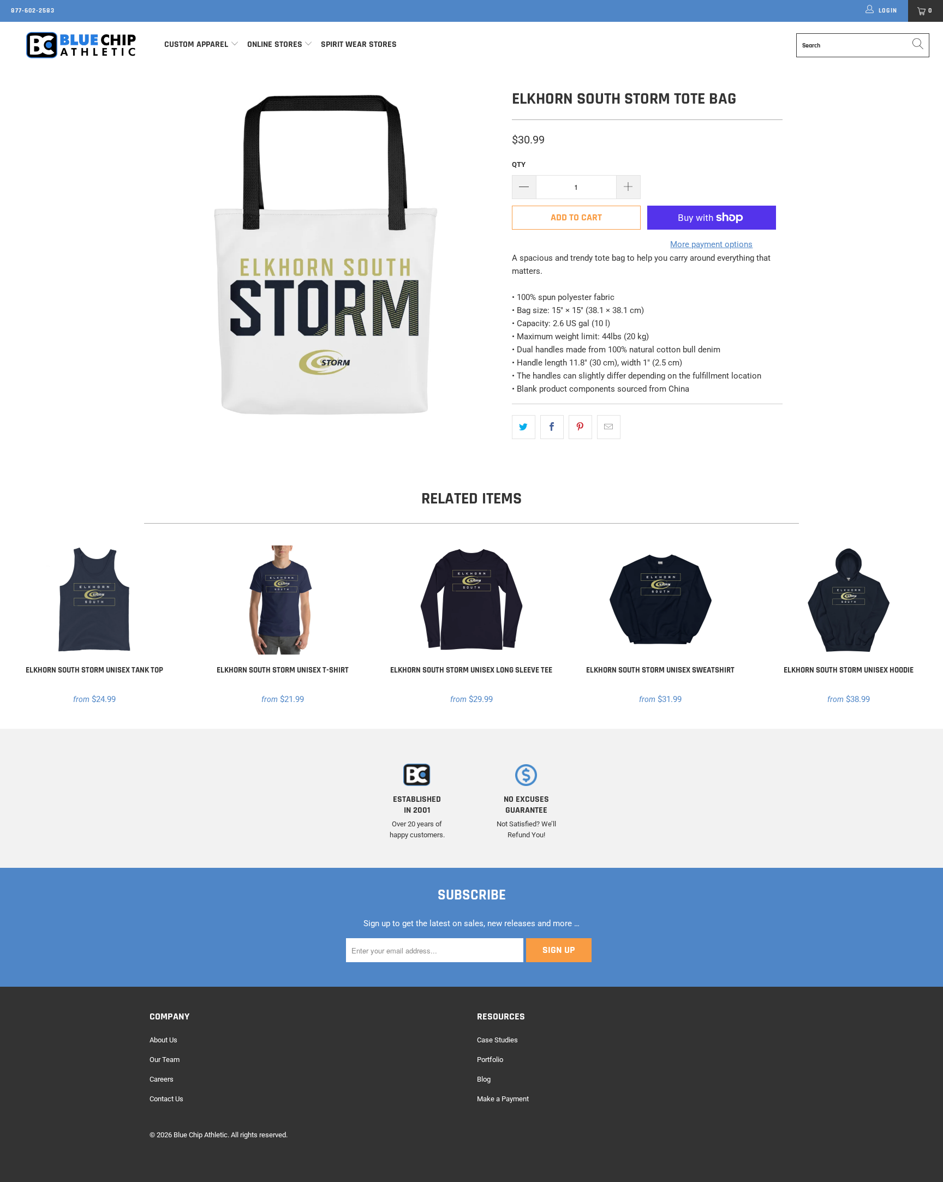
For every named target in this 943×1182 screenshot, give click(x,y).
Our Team (165, 1059)
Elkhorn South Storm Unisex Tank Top (94, 600)
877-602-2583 (33, 11)
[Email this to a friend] (608, 427)
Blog (484, 1079)
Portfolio (490, 1059)
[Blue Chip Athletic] (81, 45)
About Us (163, 1040)
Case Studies (497, 1040)
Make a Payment (503, 1099)
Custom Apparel (196, 44)
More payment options (711, 244)
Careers (162, 1079)
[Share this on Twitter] (523, 427)
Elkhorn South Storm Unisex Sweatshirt (660, 600)
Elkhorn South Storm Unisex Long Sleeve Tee (471, 600)
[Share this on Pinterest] (580, 427)
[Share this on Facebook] (552, 427)
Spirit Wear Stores (359, 44)
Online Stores (276, 44)
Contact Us (166, 1099)
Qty (519, 164)
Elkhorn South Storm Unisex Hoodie (848, 600)
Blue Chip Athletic (201, 1135)
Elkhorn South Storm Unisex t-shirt (283, 600)
